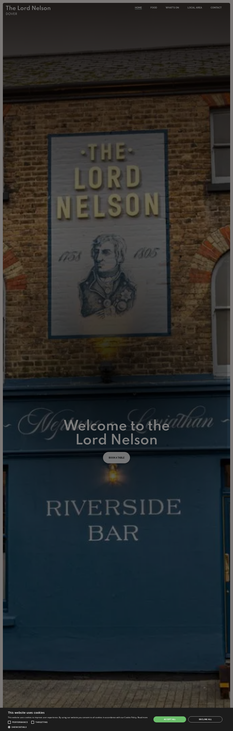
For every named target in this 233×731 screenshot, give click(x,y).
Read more (143, 717)
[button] (9, 722)
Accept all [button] (170, 719)
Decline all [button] (205, 719)
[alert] (116, 719)
